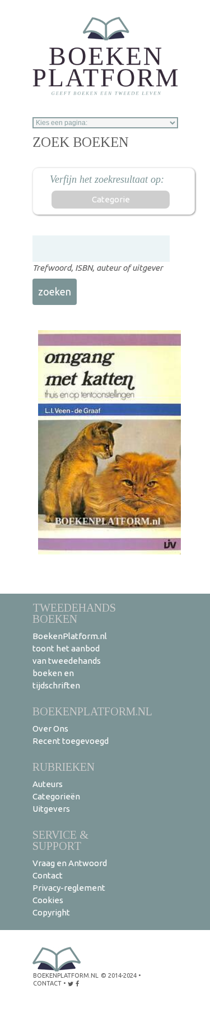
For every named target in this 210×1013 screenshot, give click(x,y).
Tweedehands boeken (74, 613)
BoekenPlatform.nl (92, 711)
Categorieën (56, 796)
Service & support (60, 840)
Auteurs (47, 784)
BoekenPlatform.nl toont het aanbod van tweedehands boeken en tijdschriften (69, 660)
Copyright (51, 912)
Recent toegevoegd (70, 741)
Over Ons (50, 728)
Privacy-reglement (68, 887)
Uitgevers (51, 808)
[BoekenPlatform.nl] (105, 52)
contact (47, 983)
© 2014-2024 (119, 975)
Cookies (47, 900)
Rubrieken (63, 767)
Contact (47, 875)
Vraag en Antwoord (69, 863)
